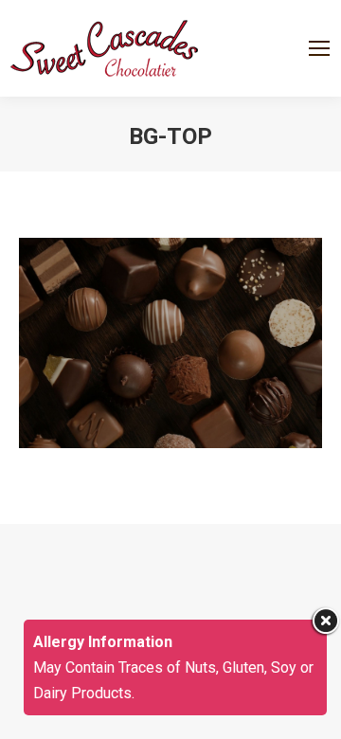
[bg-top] (170, 343)
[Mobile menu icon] (319, 48)
